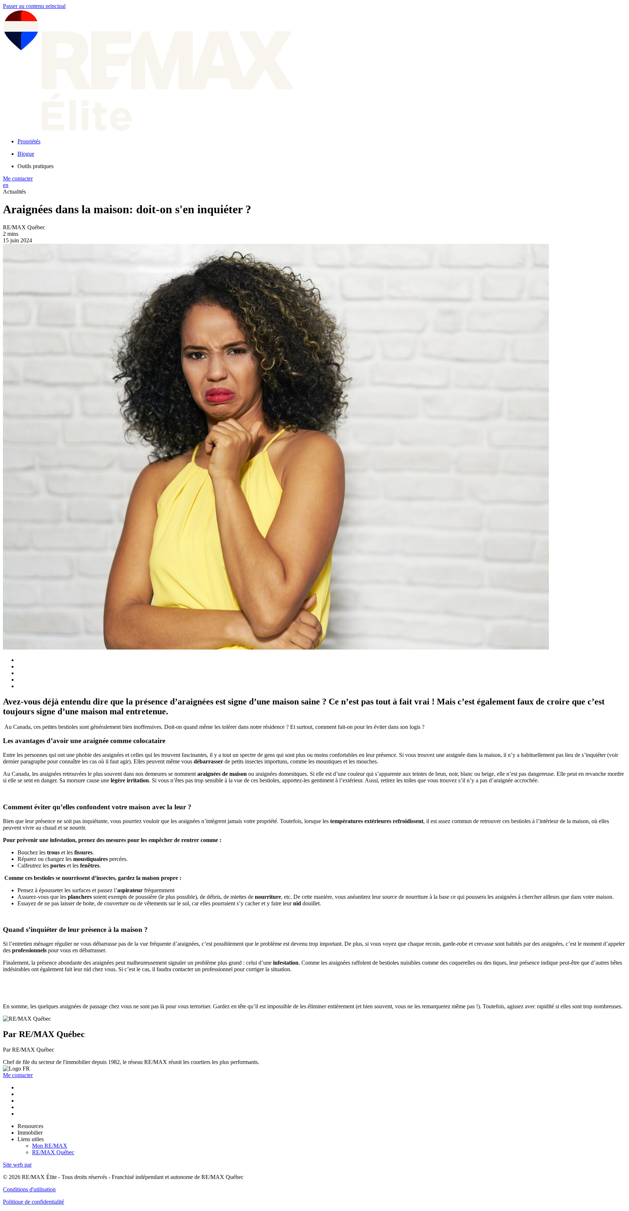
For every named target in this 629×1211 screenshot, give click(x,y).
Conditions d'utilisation (29, 1189)
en (5, 185)
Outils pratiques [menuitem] (35, 166)
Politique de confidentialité (33, 1202)
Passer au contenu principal (34, 6)
